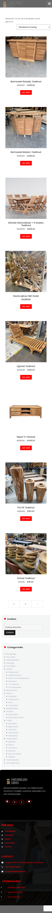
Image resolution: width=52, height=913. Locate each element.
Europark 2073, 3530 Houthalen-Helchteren (24, 862)
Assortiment (10, 831)
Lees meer (26, 92)
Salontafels (13, 732)
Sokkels (11, 757)
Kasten (9, 669)
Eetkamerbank (12, 660)
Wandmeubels (14, 687)
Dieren (11, 745)
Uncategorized (12, 763)
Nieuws (8, 839)
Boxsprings (11, 654)
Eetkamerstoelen (15, 717)
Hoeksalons (13, 699)
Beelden (12, 742)
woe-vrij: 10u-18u (15, 892)
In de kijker (11, 666)
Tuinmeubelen (12, 760)
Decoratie (10, 657)
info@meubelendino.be (15, 871)
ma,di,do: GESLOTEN (16, 887)
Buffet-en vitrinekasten (18, 678)
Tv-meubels (13, 684)
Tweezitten (13, 705)
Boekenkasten (14, 675)
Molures (11, 751)
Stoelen (9, 711)
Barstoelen (13, 714)
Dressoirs (12, 681)
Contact (8, 846)
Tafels (9, 720)
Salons (9, 693)
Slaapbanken (12, 708)
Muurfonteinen (14, 754)
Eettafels (12, 729)
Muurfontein (11, 690)
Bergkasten (13, 672)
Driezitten (12, 696)
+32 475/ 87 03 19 (12, 867)
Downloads (10, 843)
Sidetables (13, 735)
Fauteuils (10, 663)
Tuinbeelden (11, 739)
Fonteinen (12, 748)
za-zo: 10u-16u (14, 897)
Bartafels (12, 723)
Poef (10, 702)
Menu (49, 3)
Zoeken (10, 632)
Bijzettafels (13, 726)
